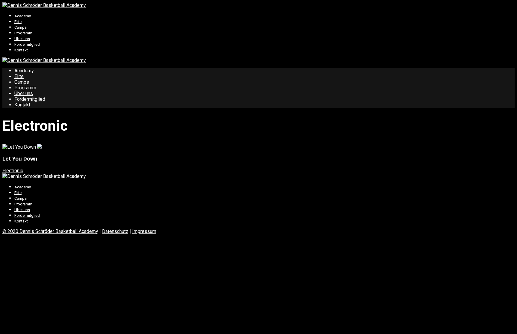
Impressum (144, 231)
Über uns (22, 38)
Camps (20, 27)
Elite (18, 21)
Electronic (12, 170)
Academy (22, 16)
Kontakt (21, 50)
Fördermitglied (27, 44)
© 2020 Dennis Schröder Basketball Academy (50, 231)
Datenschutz (115, 231)
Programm (23, 33)
